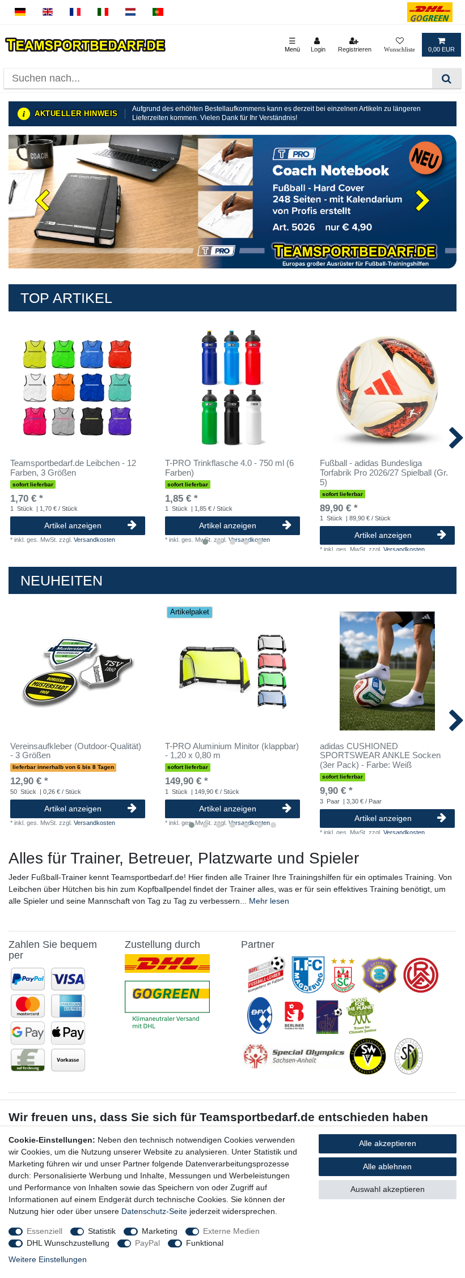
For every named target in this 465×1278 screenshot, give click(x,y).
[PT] (158, 12)
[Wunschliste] (399, 45)
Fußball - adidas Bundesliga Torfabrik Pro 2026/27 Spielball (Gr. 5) (384, 473)
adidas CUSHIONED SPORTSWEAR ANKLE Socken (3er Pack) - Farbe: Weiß (380, 756)
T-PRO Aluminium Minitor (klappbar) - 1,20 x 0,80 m (232, 751)
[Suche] (446, 78)
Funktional (204, 1242)
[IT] (103, 12)
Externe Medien (231, 1231)
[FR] (75, 12)
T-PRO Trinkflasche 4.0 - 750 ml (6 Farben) (229, 468)
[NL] (130, 12)
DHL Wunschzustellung (68, 1242)
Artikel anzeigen (73, 525)
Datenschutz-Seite (154, 1211)
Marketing (159, 1231)
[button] (42, 201)
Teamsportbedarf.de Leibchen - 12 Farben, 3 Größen (73, 468)
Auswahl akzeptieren (387, 1189)
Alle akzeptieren (387, 1143)
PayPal (147, 1242)
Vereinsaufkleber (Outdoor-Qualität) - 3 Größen (75, 751)
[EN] (48, 12)
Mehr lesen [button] (269, 900)
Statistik (102, 1231)
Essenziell (44, 1231)
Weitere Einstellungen (48, 1259)
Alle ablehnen (387, 1166)
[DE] (20, 12)
